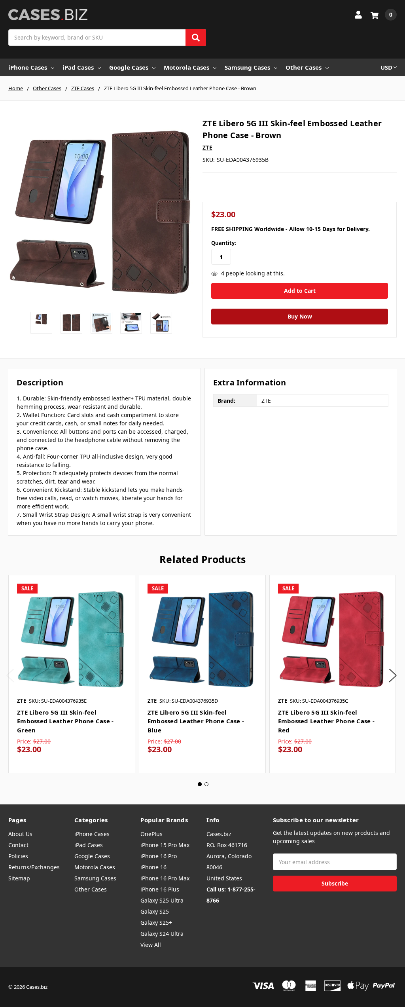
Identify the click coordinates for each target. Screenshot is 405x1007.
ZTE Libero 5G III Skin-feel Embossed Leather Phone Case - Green (65, 721)
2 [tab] (206, 784)
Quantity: (223, 243)
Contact (18, 845)
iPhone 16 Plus (159, 889)
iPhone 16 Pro (158, 856)
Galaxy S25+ (156, 922)
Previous (10, 675)
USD (386, 67)
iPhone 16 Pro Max (164, 878)
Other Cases (304, 67)
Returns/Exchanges (34, 867)
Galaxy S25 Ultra (162, 900)
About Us (20, 834)
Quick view (72, 638)
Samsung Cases (247, 67)
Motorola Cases (186, 67)
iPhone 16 (153, 867)
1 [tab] (200, 784)
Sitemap (19, 878)
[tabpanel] (71, 674)
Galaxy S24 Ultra (162, 933)
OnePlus (151, 834)
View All (150, 944)
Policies (18, 856)
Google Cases (128, 67)
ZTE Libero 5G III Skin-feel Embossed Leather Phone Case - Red (326, 721)
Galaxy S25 (154, 911)
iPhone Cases (27, 67)
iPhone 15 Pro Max (164, 845)
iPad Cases (78, 67)
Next (393, 675)
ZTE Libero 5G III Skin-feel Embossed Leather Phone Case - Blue (196, 721)
